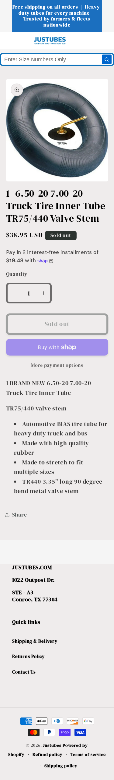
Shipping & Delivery (34, 641)
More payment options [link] (57, 365)
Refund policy (48, 754)
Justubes (52, 745)
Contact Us (24, 672)
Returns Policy (28, 656)
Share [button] (19, 514)
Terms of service (88, 754)
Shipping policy (61, 766)
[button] (15, 40)
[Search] (107, 59)
